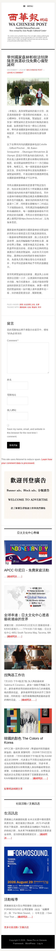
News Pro (31, 940)
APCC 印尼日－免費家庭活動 (26, 570)
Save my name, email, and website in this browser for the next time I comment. (26, 433)
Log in (40, 943)
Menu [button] (30, 6)
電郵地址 (11, 395)
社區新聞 (27, 305)
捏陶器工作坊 (14, 675)
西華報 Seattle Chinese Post (28, 22)
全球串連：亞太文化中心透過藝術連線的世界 (26, 617)
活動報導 (11, 899)
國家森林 (23, 307)
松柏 (29, 307)
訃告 (33, 305)
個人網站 (11, 410)
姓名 (9, 379)
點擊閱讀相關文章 (13, 789)
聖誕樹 (34, 307)
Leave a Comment (15, 73)
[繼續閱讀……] (14, 576)
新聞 (21, 305)
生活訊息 (11, 813)
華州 (39, 307)
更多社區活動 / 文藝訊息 (16, 927)
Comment (12, 340)
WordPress (30, 943)
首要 (37, 305)
